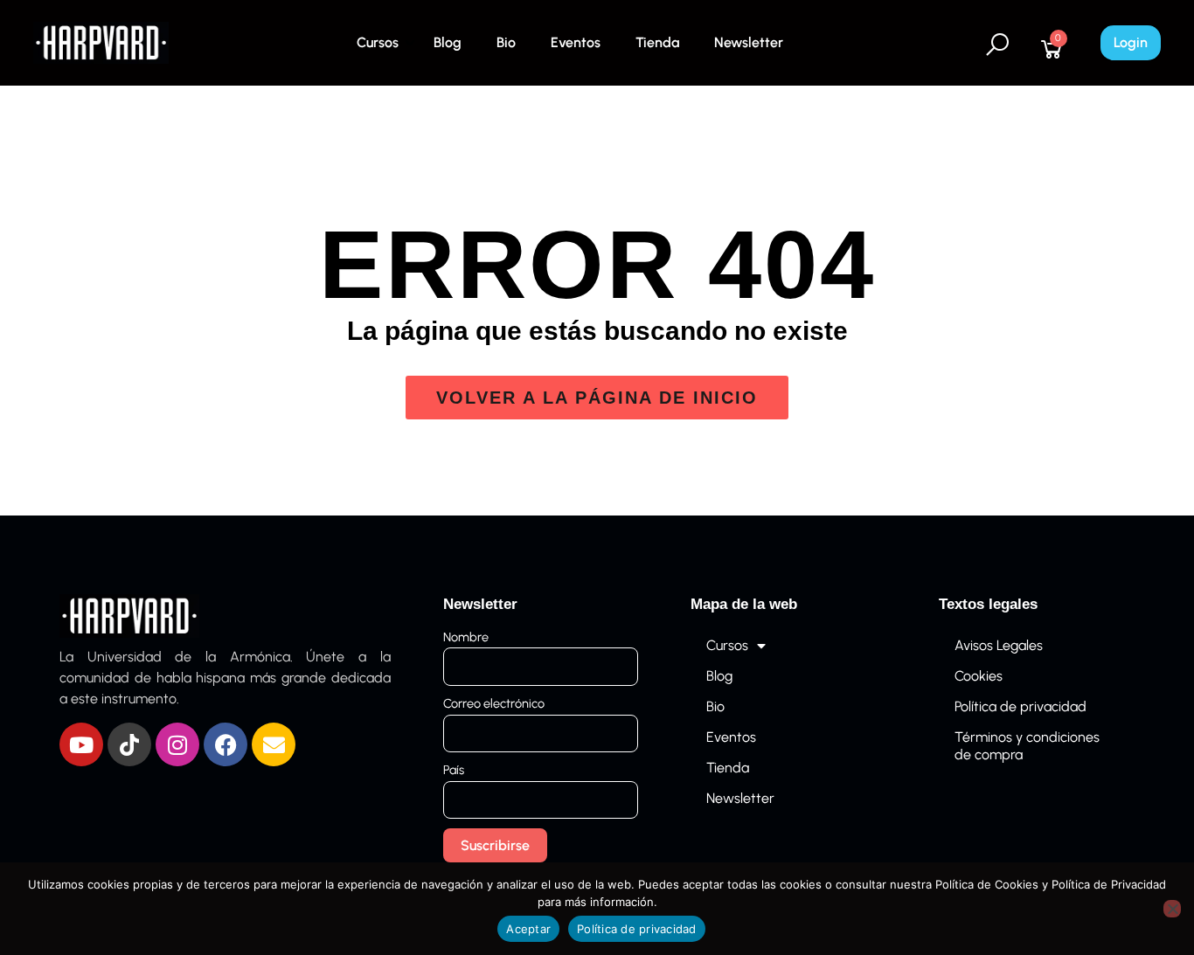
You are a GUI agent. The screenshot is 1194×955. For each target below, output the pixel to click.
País (453, 770)
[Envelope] (273, 744)
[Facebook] (225, 744)
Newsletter (748, 42)
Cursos (378, 42)
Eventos (575, 42)
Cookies (979, 676)
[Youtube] (81, 744)
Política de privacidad (1020, 706)
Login (1131, 42)
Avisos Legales (999, 645)
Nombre (466, 637)
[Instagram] (177, 744)
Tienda (657, 42)
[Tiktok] (129, 744)
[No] (1172, 908)
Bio (506, 42)
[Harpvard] (101, 41)
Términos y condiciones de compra (1027, 746)
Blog (448, 42)
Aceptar (528, 929)
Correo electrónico (494, 703)
